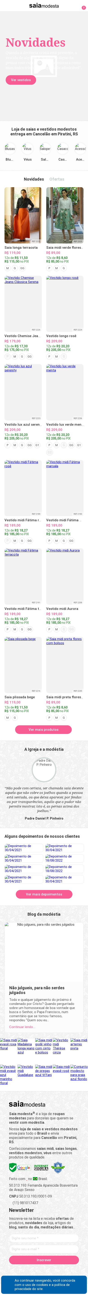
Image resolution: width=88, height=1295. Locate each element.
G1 (37, 445)
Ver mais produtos (43, 730)
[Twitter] (28, 1270)
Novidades (34, 179)
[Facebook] (20, 1270)
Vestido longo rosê (61, 336)
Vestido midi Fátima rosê (25, 520)
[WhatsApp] (59, 1270)
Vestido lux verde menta (65, 425)
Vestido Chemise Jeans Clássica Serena (37, 336)
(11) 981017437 (25, 1203)
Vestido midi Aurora (62, 609)
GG (22, 268)
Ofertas (56, 179)
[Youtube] (52, 1270)
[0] (81, 5)
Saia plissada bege (20, 697)
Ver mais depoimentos (44, 894)
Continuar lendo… (22, 1027)
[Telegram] (67, 1270)
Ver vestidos (21, 80)
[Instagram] (36, 1270)
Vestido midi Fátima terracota (29, 609)
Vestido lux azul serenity (24, 425)
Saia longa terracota (21, 248)
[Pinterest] (44, 1270)
